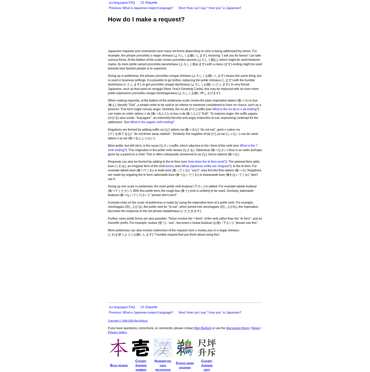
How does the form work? (207, 161)
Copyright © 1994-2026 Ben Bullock (128, 320)
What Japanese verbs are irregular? (206, 166)
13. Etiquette (148, 2)
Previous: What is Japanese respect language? (141, 8)
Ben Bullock (203, 328)
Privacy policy (117, 332)
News (256, 328)
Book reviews (119, 365)
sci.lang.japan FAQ (122, 2)
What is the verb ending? (152, 122)
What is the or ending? (235, 109)
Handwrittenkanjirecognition (163, 365)
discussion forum (237, 328)
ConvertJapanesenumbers (141, 365)
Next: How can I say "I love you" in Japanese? (210, 8)
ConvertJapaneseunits (207, 365)
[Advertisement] (178, 36)
